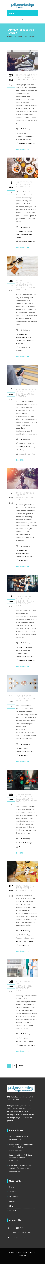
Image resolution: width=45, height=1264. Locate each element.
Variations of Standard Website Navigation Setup (26, 698)
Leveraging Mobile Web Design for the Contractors (26, 77)
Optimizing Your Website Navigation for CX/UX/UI (25, 496)
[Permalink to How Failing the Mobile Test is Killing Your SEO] (22, 881)
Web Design (29, 37)
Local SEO (19, 447)
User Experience (22, 234)
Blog (11, 1206)
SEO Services (14, 1196)
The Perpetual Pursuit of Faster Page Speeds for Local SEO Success (26, 797)
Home (9, 37)
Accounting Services (26, 444)
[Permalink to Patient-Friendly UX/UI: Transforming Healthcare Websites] (22, 977)
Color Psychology (25, 231)
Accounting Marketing (27, 454)
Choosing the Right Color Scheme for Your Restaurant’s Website (25, 601)
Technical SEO (24, 847)
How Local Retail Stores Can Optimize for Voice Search (20, 1167)
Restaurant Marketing (27, 242)
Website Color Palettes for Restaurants (24, 184)
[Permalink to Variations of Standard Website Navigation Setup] (22, 691)
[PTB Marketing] (22, 5)
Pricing (12, 1201)
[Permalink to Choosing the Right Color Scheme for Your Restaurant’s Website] (22, 592)
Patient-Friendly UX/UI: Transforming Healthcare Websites (25, 985)
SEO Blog (18, 37)
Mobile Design (29, 447)
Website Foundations (24, 139)
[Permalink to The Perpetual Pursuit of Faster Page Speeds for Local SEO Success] (22, 790)
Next (21, 1066)
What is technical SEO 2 (18, 1136)
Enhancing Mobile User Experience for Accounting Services (26, 392)
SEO (20, 843)
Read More (21, 149)
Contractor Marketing (27, 143)
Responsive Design (23, 938)
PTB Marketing (25, 129)
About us (12, 1192)
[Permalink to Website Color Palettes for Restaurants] (22, 177)
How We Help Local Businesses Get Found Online (21, 1145)
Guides (18, 650)
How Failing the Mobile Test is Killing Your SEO (25, 888)
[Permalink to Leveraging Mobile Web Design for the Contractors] (22, 70)
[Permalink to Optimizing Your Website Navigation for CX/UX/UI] (22, 488)
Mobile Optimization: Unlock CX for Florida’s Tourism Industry (26, 285)
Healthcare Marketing (27, 1045)
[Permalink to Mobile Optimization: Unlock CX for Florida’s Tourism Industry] (22, 276)
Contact (12, 1211)
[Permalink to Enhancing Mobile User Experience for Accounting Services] (22, 385)
